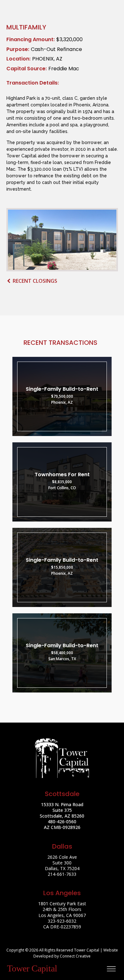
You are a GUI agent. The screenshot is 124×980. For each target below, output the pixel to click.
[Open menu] (111, 969)
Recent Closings (35, 280)
